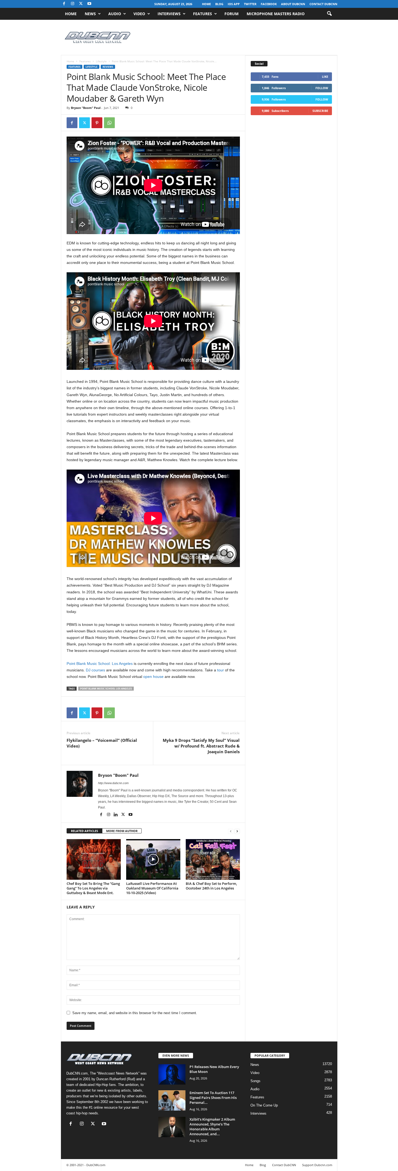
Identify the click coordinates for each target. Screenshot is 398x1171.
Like (325, 77)
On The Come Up (264, 1105)
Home (206, 4)
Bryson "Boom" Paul (85, 108)
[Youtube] (89, 4)
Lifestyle (101, 61)
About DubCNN (293, 4)
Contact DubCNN (323, 4)
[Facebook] (64, 4)
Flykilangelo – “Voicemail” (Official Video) (102, 743)
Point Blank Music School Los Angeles (106, 688)
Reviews (108, 67)
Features (202, 13)
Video (139, 13)
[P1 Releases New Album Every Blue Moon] (171, 1074)
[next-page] (237, 831)
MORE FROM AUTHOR (122, 831)
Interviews (169, 13)
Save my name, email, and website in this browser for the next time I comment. (134, 1013)
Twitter (250, 4)
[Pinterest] (97, 122)
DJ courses (95, 670)
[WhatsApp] (109, 122)
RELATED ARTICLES (84, 831)
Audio (114, 13)
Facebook (269, 4)
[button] (329, 14)
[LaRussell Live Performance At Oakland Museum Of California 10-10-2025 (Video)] (153, 859)
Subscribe (320, 111)
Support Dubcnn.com (317, 1165)
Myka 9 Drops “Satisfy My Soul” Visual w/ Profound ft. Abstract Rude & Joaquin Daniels (201, 745)
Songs (255, 1081)
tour (220, 670)
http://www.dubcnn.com (113, 783)
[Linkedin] (116, 815)
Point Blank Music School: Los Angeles (100, 663)
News (90, 13)
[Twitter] (84, 122)
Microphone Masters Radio (276, 13)
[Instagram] (72, 4)
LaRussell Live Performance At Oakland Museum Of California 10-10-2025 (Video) (152, 888)
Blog (219, 4)
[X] (81, 4)
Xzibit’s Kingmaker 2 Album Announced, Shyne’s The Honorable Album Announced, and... (212, 1126)
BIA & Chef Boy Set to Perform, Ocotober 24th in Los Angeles (211, 886)
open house (153, 676)
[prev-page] (230, 831)
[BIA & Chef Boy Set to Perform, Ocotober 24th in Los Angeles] (213, 859)
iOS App (234, 4)
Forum (231, 13)
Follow (321, 88)
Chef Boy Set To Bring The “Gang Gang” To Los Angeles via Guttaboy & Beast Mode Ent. (93, 888)
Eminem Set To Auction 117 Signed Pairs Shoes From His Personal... (213, 1097)
